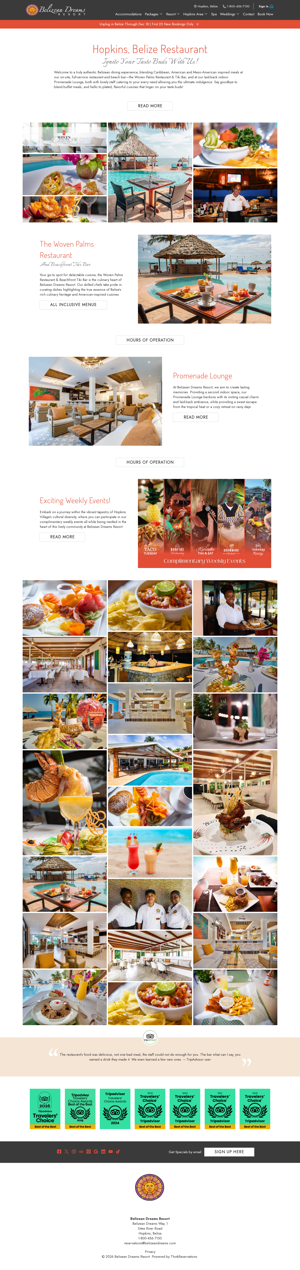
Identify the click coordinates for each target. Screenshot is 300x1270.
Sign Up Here (229, 1152)
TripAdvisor (81, 1152)
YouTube (111, 1152)
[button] (197, 24)
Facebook (59, 1152)
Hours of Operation (150, 340)
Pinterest (89, 1152)
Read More (150, 106)
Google (96, 1152)
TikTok (118, 1152)
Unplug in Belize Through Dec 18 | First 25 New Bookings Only (146, 24)
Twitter (66, 1152)
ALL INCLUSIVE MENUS (73, 305)
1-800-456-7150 (238, 6)
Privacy (150, 1251)
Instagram (74, 1152)
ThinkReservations (184, 1256)
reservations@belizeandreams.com (150, 1243)
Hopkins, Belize (208, 6)
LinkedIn (103, 1152)
